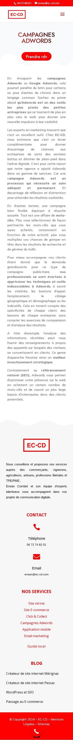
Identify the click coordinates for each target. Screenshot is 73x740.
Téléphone (36, 538)
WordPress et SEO (20, 692)
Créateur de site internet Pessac (30, 683)
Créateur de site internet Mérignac (32, 673)
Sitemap (44, 724)
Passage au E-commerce (24, 701)
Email (36, 568)
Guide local (36, 646)
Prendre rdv (36, 57)
